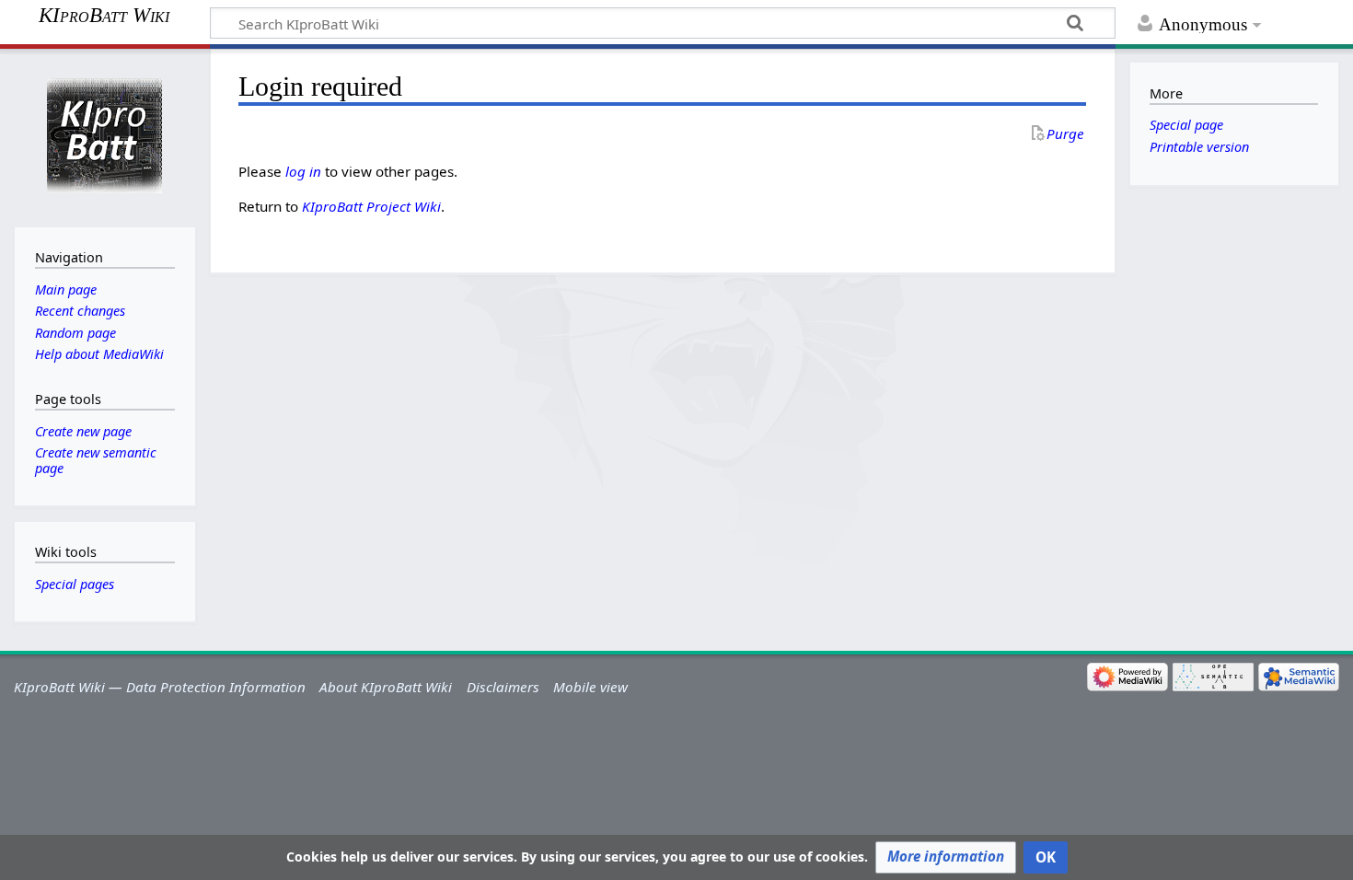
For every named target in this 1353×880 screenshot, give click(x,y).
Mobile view (590, 686)
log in (303, 171)
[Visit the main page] (104, 136)
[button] (945, 857)
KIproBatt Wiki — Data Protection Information (160, 686)
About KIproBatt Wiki (385, 686)
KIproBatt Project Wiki (371, 206)
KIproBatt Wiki (104, 15)
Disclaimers (503, 686)
